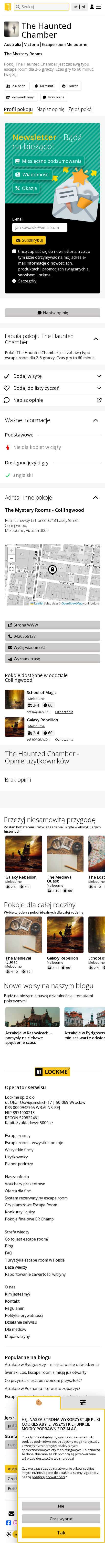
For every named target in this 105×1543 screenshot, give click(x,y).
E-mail (17, 219)
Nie (61, 1506)
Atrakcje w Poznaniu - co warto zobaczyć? (42, 1388)
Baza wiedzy (16, 1267)
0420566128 (24, 636)
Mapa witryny (17, 1336)
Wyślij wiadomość (29, 647)
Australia (12, 44)
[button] (11, 551)
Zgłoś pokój (80, 109)
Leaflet (38, 603)
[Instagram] (16, 1522)
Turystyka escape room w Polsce (35, 1260)
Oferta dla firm (18, 1191)
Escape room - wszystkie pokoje (34, 1142)
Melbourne (36, 698)
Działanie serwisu (21, 1322)
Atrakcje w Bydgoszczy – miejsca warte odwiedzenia (52, 1364)
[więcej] (11, 74)
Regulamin (14, 1308)
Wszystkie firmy (19, 1149)
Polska (14, 1488)
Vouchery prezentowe (25, 1183)
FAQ (8, 1253)
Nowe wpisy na (49, 985)
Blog (9, 1246)
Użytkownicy (16, 1157)
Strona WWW (25, 625)
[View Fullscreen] (11, 569)
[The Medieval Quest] (65, 854)
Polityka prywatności (24, 1315)
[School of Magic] (14, 699)
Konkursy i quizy (20, 1212)
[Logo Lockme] (8, 7)
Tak (61, 1532)
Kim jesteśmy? (18, 1294)
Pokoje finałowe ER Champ (29, 1219)
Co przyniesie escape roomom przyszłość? (43, 1380)
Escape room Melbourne (64, 44)
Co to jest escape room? (27, 1239)
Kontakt (12, 1301)
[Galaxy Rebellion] (14, 727)
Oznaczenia (64, 712)
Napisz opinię (50, 109)
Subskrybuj (32, 240)
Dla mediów (15, 1329)
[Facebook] (8, 1522)
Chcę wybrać (61, 1518)
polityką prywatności (48, 1477)
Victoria (31, 44)
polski (13, 1425)
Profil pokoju (18, 109)
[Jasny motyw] (8, 1534)
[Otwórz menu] (98, 6)
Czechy (14, 1478)
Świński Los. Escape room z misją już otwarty (45, 1372)
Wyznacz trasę (26, 658)
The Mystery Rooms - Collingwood (44, 510)
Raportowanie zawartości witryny (35, 1274)
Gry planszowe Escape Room (31, 1205)
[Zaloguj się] (92, 7)
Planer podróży (19, 1163)
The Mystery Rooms (23, 53)
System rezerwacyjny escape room (36, 1198)
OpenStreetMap (72, 603)
